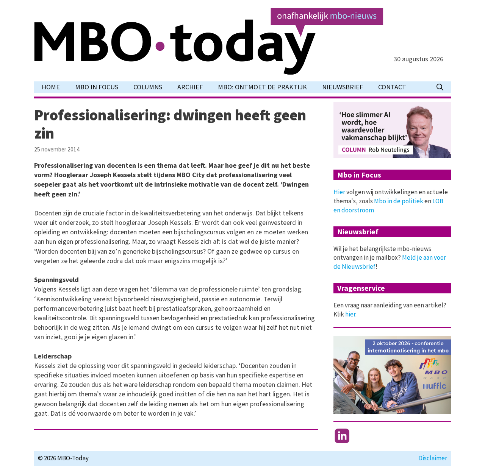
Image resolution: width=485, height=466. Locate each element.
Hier (339, 192)
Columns (147, 87)
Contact (392, 87)
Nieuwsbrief (342, 87)
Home (51, 87)
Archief (190, 87)
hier (350, 314)
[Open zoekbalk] (440, 87)
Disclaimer (432, 458)
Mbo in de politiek (398, 201)
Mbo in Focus (96, 87)
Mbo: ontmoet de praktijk (262, 87)
